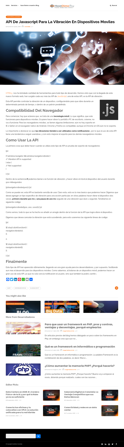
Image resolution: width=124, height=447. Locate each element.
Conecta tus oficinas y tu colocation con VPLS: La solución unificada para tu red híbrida (22, 410)
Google (87, 303)
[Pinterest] (102, 444)
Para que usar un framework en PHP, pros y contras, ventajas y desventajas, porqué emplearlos (79, 326)
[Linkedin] (105, 444)
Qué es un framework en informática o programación (80, 346)
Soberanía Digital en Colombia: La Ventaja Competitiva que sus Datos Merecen (81, 394)
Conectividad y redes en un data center (80, 408)
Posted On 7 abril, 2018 (52, 331)
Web (47, 307)
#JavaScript (34, 288)
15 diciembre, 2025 (12, 400)
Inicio (7, 5)
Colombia (27, 26)
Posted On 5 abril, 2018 (52, 350)
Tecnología (71, 303)
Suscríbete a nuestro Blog (29, 5)
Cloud (48, 303)
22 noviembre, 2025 (13, 416)
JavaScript (62, 96)
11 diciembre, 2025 (70, 400)
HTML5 (9, 93)
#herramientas (20, 288)
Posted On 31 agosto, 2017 (53, 369)
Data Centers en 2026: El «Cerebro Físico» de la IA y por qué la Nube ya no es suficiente (22, 394)
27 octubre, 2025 (70, 413)
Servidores (59, 303)
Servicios (14, 5)
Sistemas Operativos (15, 303)
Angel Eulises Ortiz (68, 331)
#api (9, 288)
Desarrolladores (14, 16)
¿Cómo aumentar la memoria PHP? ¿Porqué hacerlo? (80, 366)
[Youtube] (109, 444)
